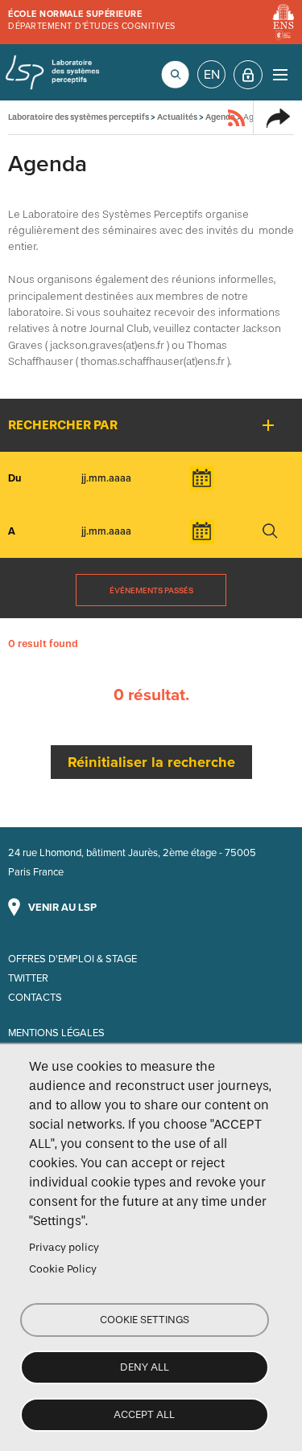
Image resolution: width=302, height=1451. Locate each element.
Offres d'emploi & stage (72, 959)
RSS (237, 117)
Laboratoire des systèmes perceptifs (52, 72)
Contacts (35, 997)
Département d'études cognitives (92, 26)
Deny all (144, 1367)
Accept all (144, 1414)
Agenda (220, 117)
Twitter (28, 978)
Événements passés (151, 590)
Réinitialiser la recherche (151, 762)
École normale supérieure (75, 14)
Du (14, 478)
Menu (280, 74)
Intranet (248, 74)
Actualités (177, 117)
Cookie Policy (63, 1269)
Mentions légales (56, 1033)
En (212, 75)
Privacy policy (64, 1247)
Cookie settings (144, 1319)
